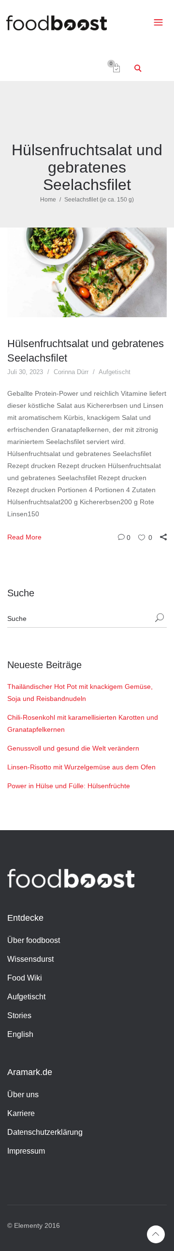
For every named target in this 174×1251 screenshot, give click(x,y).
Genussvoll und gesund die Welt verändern (73, 748)
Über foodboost (33, 940)
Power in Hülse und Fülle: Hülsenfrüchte (68, 786)
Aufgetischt (114, 372)
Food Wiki (24, 978)
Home (48, 199)
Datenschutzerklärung (45, 1132)
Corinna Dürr (71, 372)
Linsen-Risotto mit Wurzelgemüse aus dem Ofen (81, 767)
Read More (24, 537)
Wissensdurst (30, 959)
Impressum (26, 1151)
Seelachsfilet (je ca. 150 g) (99, 199)
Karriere (21, 1113)
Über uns (23, 1094)
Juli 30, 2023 (25, 372)
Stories (19, 1015)
